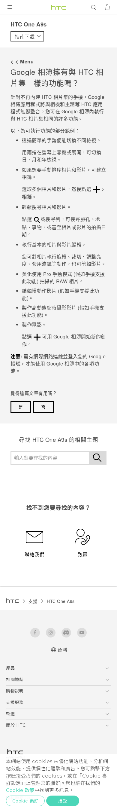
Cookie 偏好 (25, 801)
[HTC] (58, 7)
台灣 (62, 650)
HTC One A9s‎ (61, 601)
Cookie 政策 (20, 790)
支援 (32, 601)
